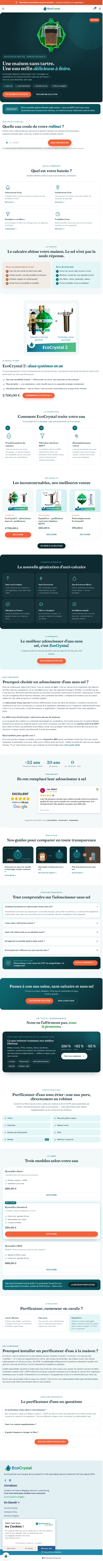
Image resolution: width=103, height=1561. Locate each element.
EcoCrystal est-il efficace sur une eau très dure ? (26, 950)
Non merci (11, 1548)
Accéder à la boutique (51, 546)
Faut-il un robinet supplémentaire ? (19, 1424)
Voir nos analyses (71, 1056)
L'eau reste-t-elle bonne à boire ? (19, 923)
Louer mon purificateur (82, 1285)
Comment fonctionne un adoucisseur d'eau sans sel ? (28, 907)
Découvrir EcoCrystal (16, 94)
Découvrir (17, 535)
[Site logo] (50, 8)
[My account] (97, 8)
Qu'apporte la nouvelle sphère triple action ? (24, 941)
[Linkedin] (9, 1480)
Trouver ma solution (46, 94)
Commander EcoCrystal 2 (38, 395)
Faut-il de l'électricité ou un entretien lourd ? (24, 932)
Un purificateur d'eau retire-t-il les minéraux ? (24, 1410)
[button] (6, 1556)
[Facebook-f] (4, 1480)
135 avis (23, 802)
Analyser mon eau (59, 143)
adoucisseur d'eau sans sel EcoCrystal (79, 1379)
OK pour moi (46, 1548)
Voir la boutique (65, 1001)
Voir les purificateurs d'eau (51, 1442)
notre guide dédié (71, 745)
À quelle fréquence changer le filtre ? (20, 1432)
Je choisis (29, 1548)
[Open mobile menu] (3, 8)
